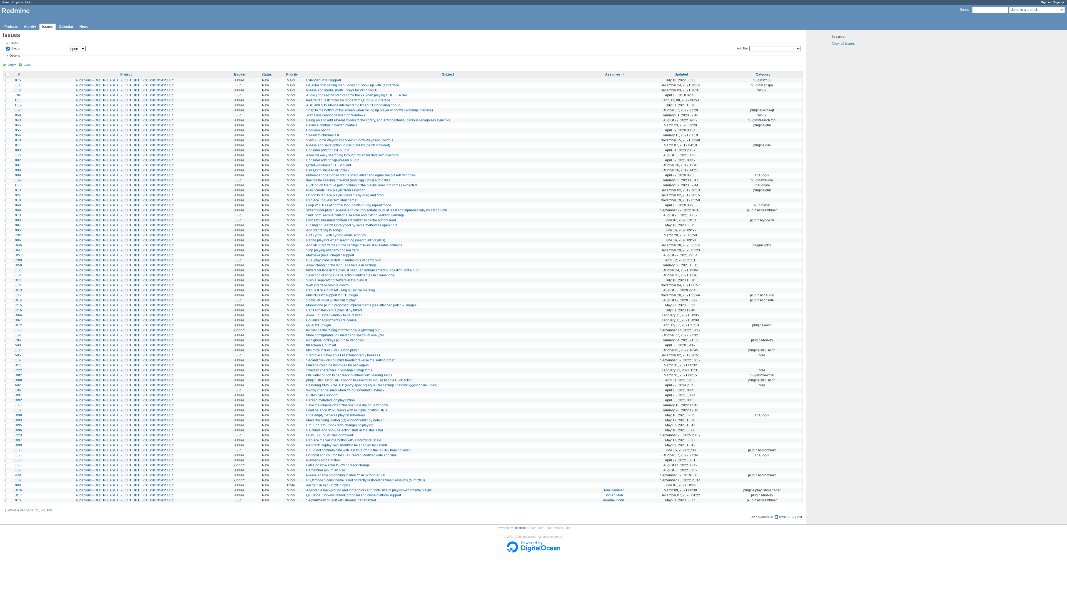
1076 (18, 490)
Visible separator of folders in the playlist (336, 280)
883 (18, 150)
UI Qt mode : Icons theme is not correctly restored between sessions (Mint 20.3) (365, 480)
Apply (12, 64)
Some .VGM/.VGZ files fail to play (331, 300)
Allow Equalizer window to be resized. (334, 315)
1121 (18, 155)
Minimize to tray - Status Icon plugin (333, 350)
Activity (30, 27)
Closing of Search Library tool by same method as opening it (351, 225)
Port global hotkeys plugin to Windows (335, 340)
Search (965, 10)
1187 (18, 360)
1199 (18, 180)
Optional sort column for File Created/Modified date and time (351, 455)
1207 (18, 235)
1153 (18, 455)
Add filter (743, 48)
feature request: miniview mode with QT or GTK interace (348, 100)
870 (18, 140)
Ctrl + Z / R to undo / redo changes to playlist (339, 425)
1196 (18, 110)
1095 (18, 425)
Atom (782, 517)
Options (14, 55)
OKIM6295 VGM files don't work (330, 435)
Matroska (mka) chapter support (330, 255)
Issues (47, 27)
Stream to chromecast (322, 135)
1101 (18, 90)
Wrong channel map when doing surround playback (345, 390)
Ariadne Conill (614, 500)
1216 (18, 310)
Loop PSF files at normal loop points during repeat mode (348, 205)
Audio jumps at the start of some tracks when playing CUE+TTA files (357, 95)
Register (1058, 2)
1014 (18, 300)
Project (126, 74)
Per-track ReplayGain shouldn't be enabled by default (346, 445)
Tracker (239, 74)
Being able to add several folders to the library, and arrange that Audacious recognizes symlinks (378, 120)
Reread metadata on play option (330, 400)
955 (18, 130)
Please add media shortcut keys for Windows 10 (342, 90)
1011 (18, 280)
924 (18, 195)
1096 (18, 430)
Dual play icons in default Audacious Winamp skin (343, 260)
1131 (18, 275)
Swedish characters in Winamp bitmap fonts (339, 370)
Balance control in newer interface (332, 125)
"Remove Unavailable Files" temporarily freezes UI (344, 355)
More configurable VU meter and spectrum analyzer (345, 335)
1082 (18, 375)
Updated (681, 74)
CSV (791, 517)
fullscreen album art (321, 345)
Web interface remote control (328, 285)
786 (18, 340)
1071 (18, 365)
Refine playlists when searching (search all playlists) (345, 240)
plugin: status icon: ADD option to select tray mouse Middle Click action (359, 380)
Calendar (66, 27)
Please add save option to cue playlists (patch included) (348, 145)
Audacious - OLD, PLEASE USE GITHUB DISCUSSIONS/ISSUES (125, 80)
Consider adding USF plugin (327, 150)
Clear (27, 64)
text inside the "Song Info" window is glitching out (343, 330)
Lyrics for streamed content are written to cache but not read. (351, 220)
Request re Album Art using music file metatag (340, 290)
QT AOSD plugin (318, 325)
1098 (18, 415)
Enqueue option (318, 130)
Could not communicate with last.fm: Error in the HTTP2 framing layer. (358, 450)
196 (18, 390)
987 (18, 225)
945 (18, 125)
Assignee (612, 74)
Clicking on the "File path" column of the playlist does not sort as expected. (362, 185)
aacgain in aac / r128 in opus (328, 485)
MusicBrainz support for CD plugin (332, 295)
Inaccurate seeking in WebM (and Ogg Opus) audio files (348, 180)
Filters (13, 43)
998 (18, 485)
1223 (18, 435)
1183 (18, 350)
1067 (18, 320)
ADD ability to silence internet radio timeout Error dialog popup (353, 105)
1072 (18, 325)
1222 (18, 370)
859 (18, 115)
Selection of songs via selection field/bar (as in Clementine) (350, 275)
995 (18, 230)
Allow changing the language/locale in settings (341, 265)
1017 (18, 495)
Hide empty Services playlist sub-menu (335, 415)
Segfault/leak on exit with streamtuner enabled (341, 500)
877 (18, 145)
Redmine (520, 527)
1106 (18, 450)
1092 (18, 400)
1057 (18, 255)
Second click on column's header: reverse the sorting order (350, 360)
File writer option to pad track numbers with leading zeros (349, 375)
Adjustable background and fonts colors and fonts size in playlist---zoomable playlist (369, 490)
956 (18, 135)
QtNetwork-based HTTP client (328, 165)
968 (18, 205)
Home (5, 2)
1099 (18, 445)
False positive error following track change (338, 465)
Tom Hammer (614, 490)
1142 (18, 295)
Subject (448, 74)
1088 (18, 380)
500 (18, 345)
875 (18, 80)
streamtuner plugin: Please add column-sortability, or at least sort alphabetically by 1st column (376, 210)
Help (28, 2)
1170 (18, 460)
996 (18, 240)
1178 (18, 330)
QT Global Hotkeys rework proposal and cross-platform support (353, 495)
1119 (18, 105)
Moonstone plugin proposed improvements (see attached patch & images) (362, 305)
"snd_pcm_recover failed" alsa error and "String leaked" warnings (355, 215)
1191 (18, 335)
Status (15, 48)
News (83, 27)
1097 (18, 440)
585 (18, 355)
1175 (18, 465)
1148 (18, 405)
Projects (17, 2)
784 (18, 95)
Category (763, 74)
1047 (18, 250)
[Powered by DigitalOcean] (533, 551)
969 (18, 210)
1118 (18, 185)
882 (18, 160)
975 (18, 500)
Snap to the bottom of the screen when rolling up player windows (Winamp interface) (369, 110)
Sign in (1046, 2)
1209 (18, 260)
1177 (18, 470)
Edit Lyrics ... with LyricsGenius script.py (336, 235)
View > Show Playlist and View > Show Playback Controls (349, 140)
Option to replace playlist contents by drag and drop (345, 195)
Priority (292, 74)
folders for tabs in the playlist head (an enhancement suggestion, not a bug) (363, 270)
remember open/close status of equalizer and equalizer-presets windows (361, 175)
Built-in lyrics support (322, 395)
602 (18, 385)
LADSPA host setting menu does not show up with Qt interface (352, 85)
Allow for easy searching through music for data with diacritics (352, 155)
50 (43, 510)
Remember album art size (325, 470)
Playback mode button (323, 460)
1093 (18, 420)
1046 (18, 245)
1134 (18, 285)
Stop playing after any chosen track (332, 250)
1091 (18, 395)
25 (37, 510)
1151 (18, 410)
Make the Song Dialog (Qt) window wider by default (344, 420)
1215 (18, 305)
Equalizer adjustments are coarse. (332, 320)
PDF (800, 517)
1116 (18, 100)
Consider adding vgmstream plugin (332, 160)
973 (18, 215)
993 (18, 220)
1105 (18, 85)
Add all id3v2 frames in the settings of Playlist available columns (354, 245)
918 (18, 200)
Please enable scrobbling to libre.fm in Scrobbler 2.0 (345, 475)
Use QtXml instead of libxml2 (328, 170)
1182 (18, 480)
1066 (18, 315)
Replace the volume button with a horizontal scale (343, 440)
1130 (18, 270)
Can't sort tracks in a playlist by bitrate (334, 310)
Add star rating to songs (324, 230)
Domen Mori (613, 495)
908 (18, 170)
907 (18, 165)
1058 (18, 265)
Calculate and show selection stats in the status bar (344, 430)
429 (18, 475)
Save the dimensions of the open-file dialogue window (347, 405)
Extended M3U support (323, 80)
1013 (18, 290)
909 (18, 175)
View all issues (843, 44)
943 (18, 120)
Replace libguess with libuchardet (331, 200)
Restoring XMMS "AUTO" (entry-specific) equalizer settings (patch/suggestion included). (372, 385)
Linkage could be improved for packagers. (338, 365)
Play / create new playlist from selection (335, 190)
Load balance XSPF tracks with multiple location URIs (346, 410)
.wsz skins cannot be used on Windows (335, 115)
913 (18, 190)
